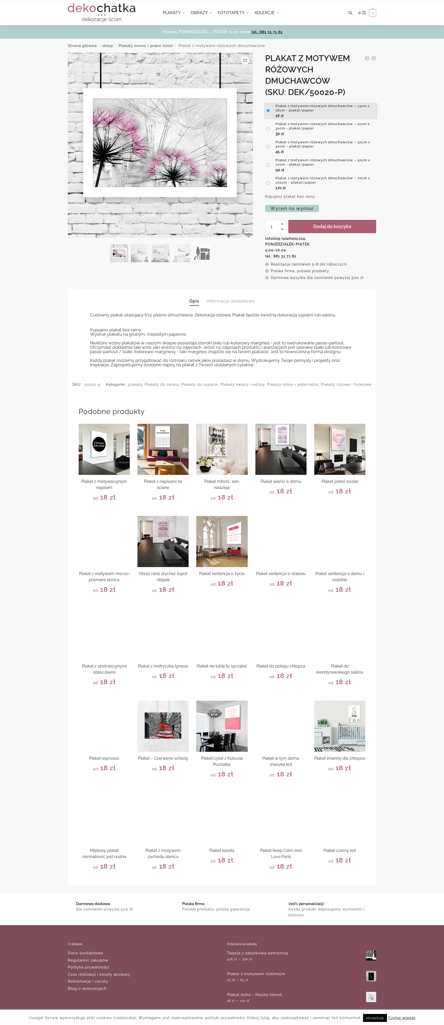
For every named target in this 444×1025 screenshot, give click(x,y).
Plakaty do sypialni (199, 384)
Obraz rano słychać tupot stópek (163, 576)
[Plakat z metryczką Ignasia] (163, 633)
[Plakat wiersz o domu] (281, 449)
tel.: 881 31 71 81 (267, 32)
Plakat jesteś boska (340, 481)
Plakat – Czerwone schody (163, 758)
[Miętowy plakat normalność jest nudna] (104, 818)
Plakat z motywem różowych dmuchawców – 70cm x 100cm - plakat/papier (322, 180)
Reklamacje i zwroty (88, 981)
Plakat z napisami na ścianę (163, 484)
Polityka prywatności (88, 967)
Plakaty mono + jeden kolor (145, 45)
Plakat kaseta (221, 850)
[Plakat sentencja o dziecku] (281, 541)
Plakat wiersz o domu (281, 481)
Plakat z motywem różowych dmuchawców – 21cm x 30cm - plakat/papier (322, 126)
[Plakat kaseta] (221, 818)
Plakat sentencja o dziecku (281, 573)
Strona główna (82, 45)
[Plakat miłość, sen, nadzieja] (221, 449)
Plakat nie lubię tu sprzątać (222, 666)
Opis (194, 301)
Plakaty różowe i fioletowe (346, 384)
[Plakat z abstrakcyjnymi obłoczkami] (104, 633)
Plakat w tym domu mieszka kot (280, 761)
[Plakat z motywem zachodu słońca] (163, 818)
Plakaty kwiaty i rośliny (242, 384)
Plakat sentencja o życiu (222, 573)
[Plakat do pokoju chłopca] (281, 633)
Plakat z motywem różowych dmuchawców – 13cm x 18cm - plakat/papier (322, 108)
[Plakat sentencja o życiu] (221, 541)
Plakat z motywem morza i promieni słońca (104, 576)
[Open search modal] (353, 12)
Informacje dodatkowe (231, 301)
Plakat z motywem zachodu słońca (163, 853)
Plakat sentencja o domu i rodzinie (339, 576)
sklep (107, 45)
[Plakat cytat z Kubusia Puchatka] (221, 726)
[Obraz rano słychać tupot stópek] (163, 541)
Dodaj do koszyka (332, 226)
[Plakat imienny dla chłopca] (339, 726)
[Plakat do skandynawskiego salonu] (339, 633)
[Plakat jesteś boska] (339, 449)
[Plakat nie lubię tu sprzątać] (221, 633)
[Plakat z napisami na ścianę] (163, 449)
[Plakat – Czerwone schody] (163, 726)
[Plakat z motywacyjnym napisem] (104, 449)
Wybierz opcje (104, 510)
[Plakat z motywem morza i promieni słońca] (104, 541)
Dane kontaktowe (85, 953)
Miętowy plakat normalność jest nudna (104, 853)
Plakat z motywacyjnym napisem (104, 484)
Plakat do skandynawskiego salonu (340, 669)
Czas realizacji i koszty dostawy (99, 974)
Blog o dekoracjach (87, 988)
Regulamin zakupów (88, 960)
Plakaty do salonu (162, 384)
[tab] (194, 297)
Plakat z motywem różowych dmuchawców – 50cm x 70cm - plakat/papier (322, 162)
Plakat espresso (104, 758)
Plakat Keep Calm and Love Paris (281, 853)
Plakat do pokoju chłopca (280, 666)
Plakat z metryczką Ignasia (163, 666)
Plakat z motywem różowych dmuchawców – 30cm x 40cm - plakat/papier (322, 144)
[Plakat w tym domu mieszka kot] (281, 726)
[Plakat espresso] (104, 726)
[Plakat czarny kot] (339, 818)
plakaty (135, 384)
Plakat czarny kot (339, 850)
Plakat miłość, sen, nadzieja (221, 484)
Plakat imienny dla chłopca (339, 758)
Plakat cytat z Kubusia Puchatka (222, 761)
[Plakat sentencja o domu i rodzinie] (339, 541)
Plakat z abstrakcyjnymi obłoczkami (104, 669)
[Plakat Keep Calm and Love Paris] (281, 818)
